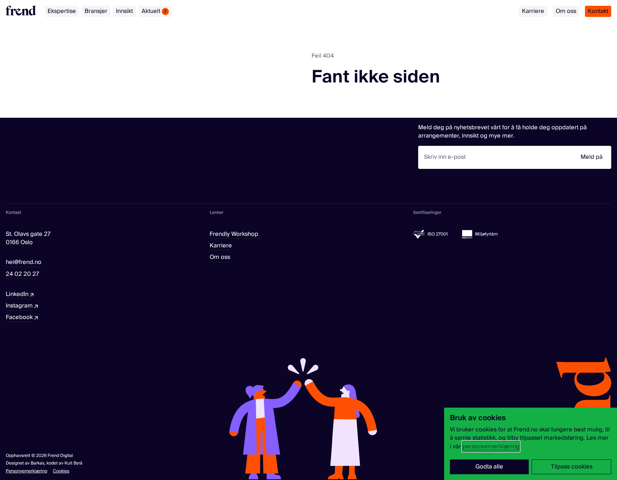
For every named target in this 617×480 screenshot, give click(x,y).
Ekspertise (62, 11)
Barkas (37, 463)
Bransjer (96, 11)
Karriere (533, 11)
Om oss (566, 11)
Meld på (592, 157)
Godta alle (489, 467)
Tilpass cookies (572, 467)
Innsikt (124, 11)
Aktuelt (154, 11)
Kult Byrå (73, 463)
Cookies (61, 471)
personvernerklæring (490, 446)
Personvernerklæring (26, 471)
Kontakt (598, 11)
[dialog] (530, 444)
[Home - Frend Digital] (21, 10)
